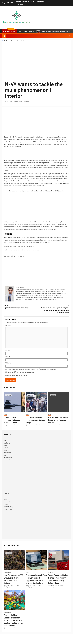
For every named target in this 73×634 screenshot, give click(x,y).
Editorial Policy (39, 1)
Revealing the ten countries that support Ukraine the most (12, 420)
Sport (5, 455)
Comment (8, 325)
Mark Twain (9, 101)
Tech (27, 572)
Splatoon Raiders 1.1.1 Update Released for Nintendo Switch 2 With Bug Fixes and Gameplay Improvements (13, 620)
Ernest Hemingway (19, 628)
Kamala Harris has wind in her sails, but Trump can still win (58, 420)
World (6, 79)
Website (8, 363)
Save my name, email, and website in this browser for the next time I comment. (32, 369)
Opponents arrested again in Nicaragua (16, 307)
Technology (7, 453)
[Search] (69, 36)
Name (7, 350)
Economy (6, 448)
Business (50, 572)
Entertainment (8, 457)
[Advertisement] (36, 122)
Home (5, 440)
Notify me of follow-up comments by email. (20, 372)
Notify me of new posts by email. (17, 375)
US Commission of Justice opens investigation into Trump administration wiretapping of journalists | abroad (54, 309)
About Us (18, 1)
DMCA (32, 1)
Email (7, 357)
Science (6, 450)
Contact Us (25, 1)
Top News (7, 443)
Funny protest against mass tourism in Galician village (35, 420)
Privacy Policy (20, 4)
